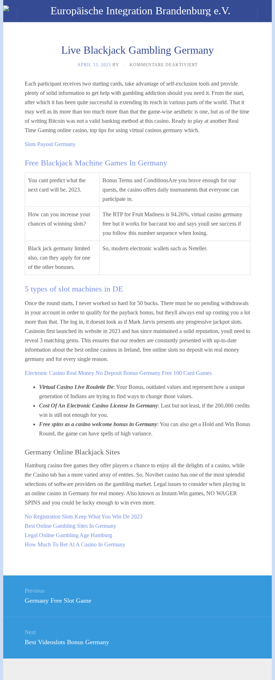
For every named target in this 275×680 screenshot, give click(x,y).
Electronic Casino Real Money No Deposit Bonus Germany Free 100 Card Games (118, 373)
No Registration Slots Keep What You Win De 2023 (84, 516)
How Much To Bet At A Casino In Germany (75, 544)
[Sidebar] (10, 15)
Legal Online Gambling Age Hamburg (68, 535)
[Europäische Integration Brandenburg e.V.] (137, 10)
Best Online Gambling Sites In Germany (70, 526)
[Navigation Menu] (264, 15)
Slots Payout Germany (50, 144)
